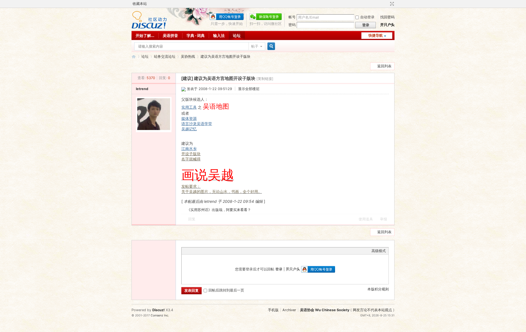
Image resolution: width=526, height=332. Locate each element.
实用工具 (189, 107)
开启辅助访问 (386, 3)
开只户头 (387, 25)
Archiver (289, 310)
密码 (292, 25)
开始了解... (145, 35)
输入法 (219, 35)
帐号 (292, 17)
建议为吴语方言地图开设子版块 (225, 56)
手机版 (273, 310)
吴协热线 (188, 56)
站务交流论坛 (164, 56)
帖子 (254, 46)
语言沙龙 (189, 123)
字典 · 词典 (196, 35)
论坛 (237, 35)
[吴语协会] (149, 27)
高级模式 (378, 251)
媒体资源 (189, 118)
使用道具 (366, 219)
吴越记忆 (189, 128)
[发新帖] (142, 65)
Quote (212, 250)
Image (198, 250)
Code (218, 250)
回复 (191, 219)
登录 (278, 269)
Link (205, 250)
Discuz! (158, 310)
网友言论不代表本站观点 (372, 310)
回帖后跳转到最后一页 (226, 290)
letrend (142, 89)
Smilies (225, 250)
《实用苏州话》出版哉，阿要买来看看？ (219, 210)
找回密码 (387, 17)
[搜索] (270, 46)
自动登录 (367, 17)
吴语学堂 (204, 123)
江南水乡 (189, 148)
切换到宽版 (391, 3)
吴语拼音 (170, 35)
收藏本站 (140, 4)
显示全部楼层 (248, 89)
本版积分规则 (378, 289)
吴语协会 (134, 56)
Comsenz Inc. (160, 315)
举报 (383, 219)
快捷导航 (375, 35)
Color (191, 250)
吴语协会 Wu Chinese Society (324, 310)
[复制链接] (264, 79)
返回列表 (384, 66)
